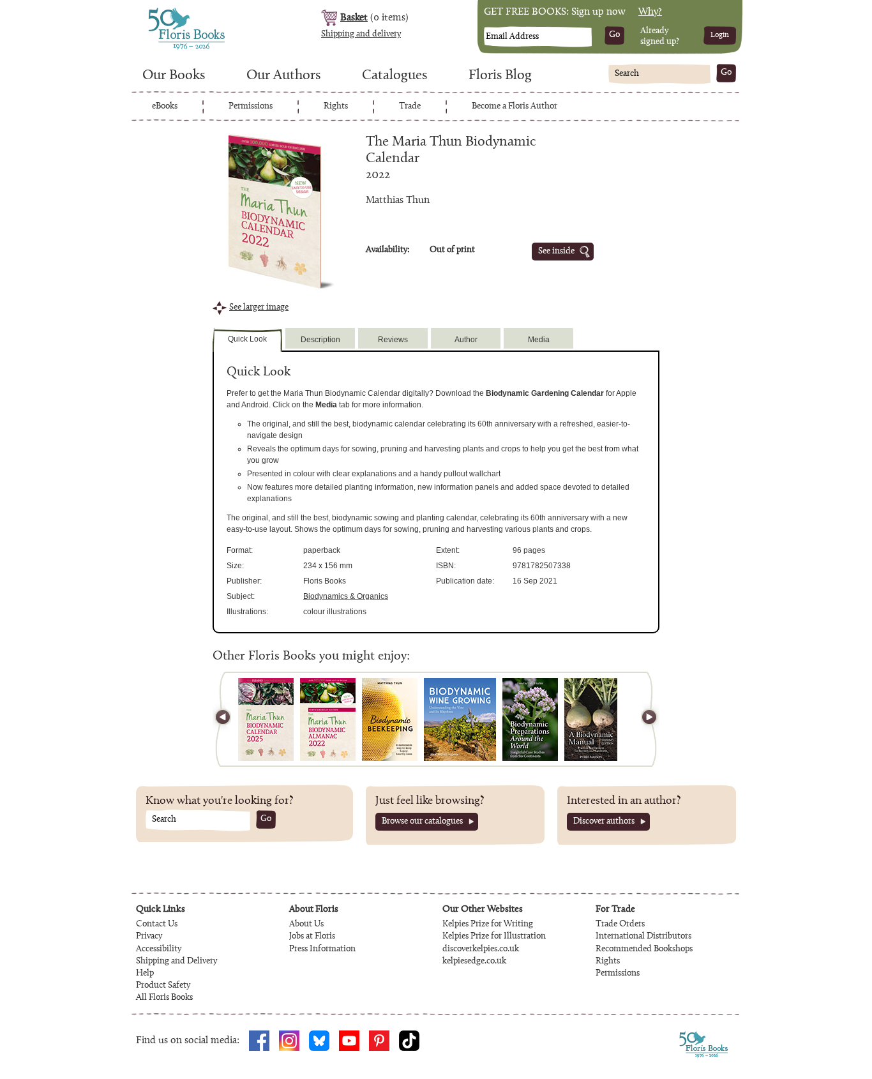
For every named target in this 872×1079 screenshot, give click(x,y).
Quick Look (247, 339)
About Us (306, 924)
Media (539, 339)
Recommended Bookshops (644, 949)
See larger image (259, 307)
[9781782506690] (460, 719)
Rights (336, 106)
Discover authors (604, 821)
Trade (410, 106)
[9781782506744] (389, 719)
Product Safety (163, 985)
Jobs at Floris (312, 936)
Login (719, 35)
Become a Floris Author (514, 106)
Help (145, 973)
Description (320, 339)
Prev (228, 719)
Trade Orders (620, 924)
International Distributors (643, 936)
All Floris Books (164, 997)
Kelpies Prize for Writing (487, 924)
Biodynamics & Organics (345, 596)
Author (466, 339)
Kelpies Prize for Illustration (494, 936)
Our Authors (283, 76)
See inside (556, 251)
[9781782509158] (266, 719)
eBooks (164, 106)
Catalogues (394, 76)
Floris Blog (500, 76)
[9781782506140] (530, 719)
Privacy (149, 936)
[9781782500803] (590, 719)
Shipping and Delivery (176, 961)
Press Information (322, 949)
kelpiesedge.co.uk (474, 961)
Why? (650, 12)
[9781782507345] (328, 719)
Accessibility (158, 949)
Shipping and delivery (361, 34)
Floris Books (163, 11)
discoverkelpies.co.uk (480, 949)
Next (643, 719)
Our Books (173, 76)
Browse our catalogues (422, 821)
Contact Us (156, 924)
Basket (354, 18)
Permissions (251, 106)
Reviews (393, 339)
